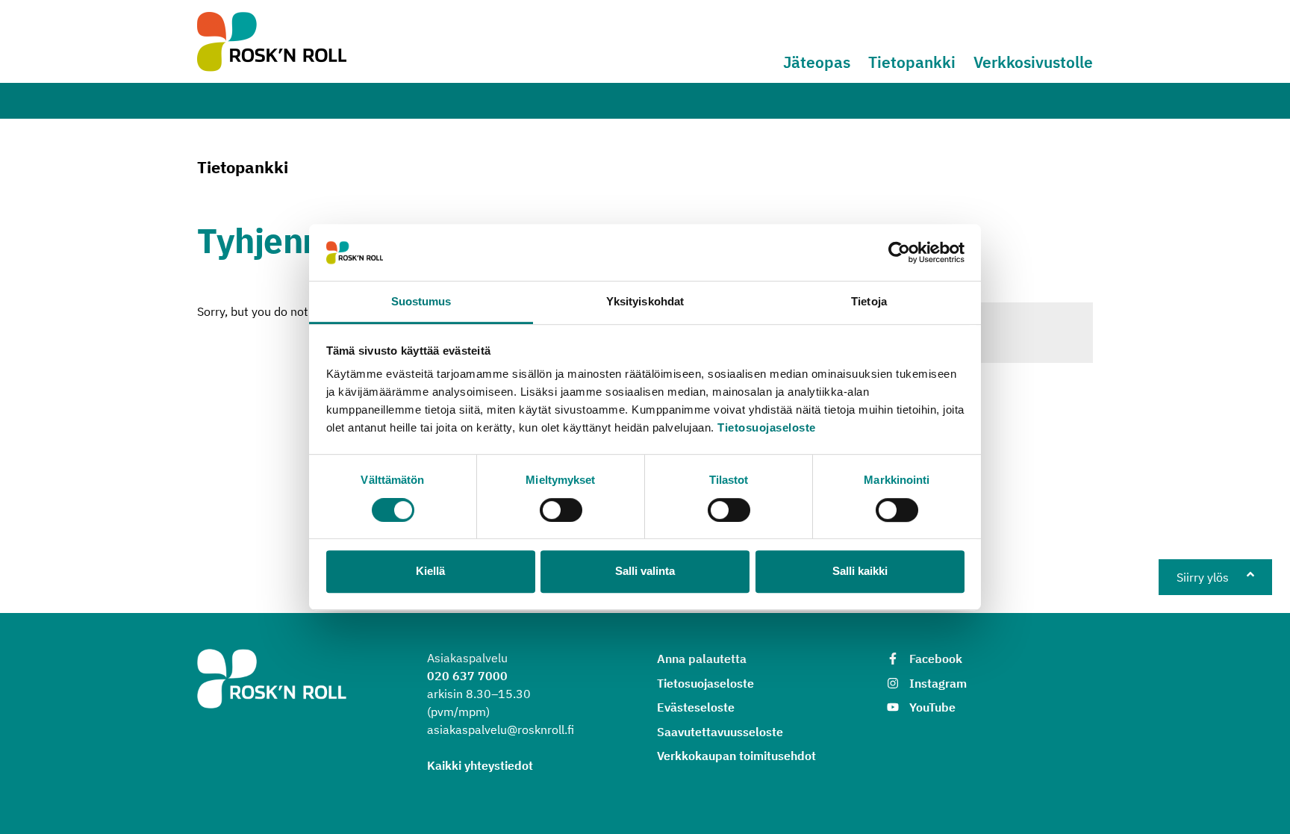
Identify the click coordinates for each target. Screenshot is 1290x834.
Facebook (935, 658)
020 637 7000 (467, 675)
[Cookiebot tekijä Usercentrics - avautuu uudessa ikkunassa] (899, 252)
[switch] (561, 510)
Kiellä (430, 570)
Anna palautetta (702, 658)
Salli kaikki (860, 570)
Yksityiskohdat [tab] (645, 302)
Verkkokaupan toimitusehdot (736, 755)
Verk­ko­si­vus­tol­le (1033, 62)
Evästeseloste (696, 707)
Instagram (938, 683)
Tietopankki (242, 167)
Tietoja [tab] (869, 302)
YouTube (932, 707)
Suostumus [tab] (421, 302)
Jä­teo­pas (816, 62)
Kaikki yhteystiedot (480, 765)
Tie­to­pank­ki (912, 62)
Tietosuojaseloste (766, 428)
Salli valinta (645, 570)
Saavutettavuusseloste (720, 731)
